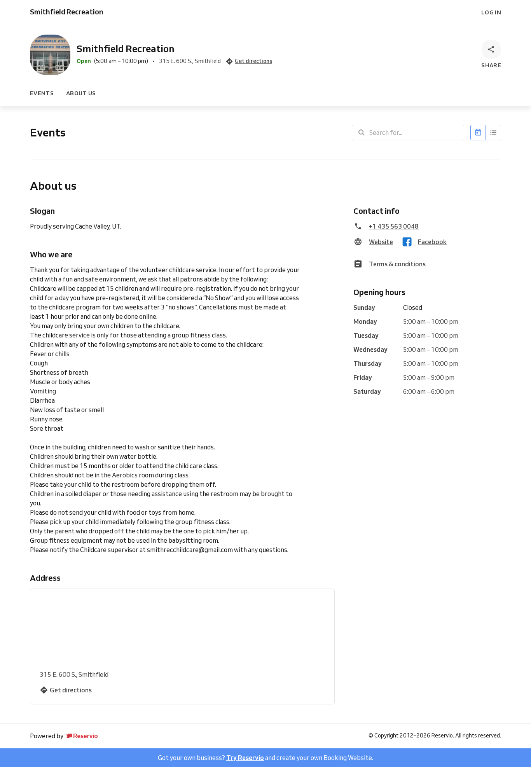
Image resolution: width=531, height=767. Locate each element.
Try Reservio (245, 758)
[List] (493, 132)
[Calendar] (478, 132)
